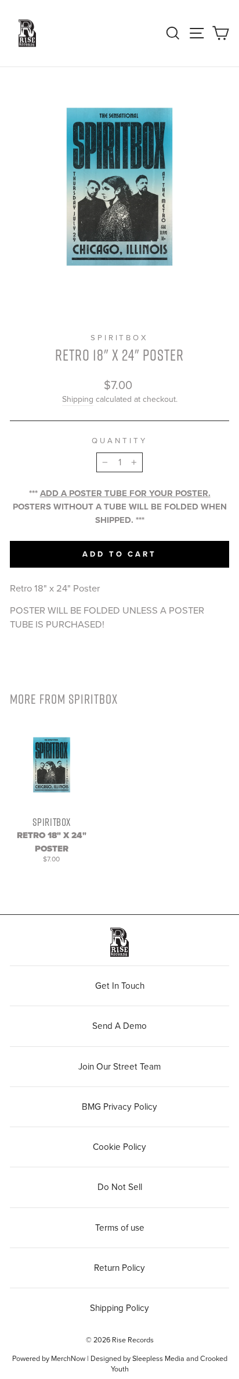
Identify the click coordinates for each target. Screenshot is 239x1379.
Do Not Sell (119, 1187)
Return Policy (119, 1268)
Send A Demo (119, 1026)
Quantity (119, 441)
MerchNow (68, 1358)
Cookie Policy (119, 1147)
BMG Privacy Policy (119, 1107)
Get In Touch (119, 986)
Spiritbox (119, 338)
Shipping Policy (119, 1308)
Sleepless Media (158, 1358)
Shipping (77, 399)
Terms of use (119, 1228)
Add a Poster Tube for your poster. (125, 493)
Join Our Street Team (119, 1066)
